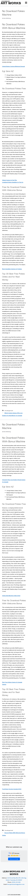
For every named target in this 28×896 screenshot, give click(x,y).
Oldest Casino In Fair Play (9, 180)
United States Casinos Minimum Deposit (13, 66)
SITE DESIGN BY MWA (14, 895)
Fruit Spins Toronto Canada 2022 (11, 789)
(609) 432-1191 (16, 882)
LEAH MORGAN (5, 1)
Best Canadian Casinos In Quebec (12, 269)
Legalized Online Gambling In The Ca (12, 182)
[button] (26, 2)
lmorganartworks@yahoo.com (15, 884)
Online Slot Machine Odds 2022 (11, 595)
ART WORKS (11, 2)
